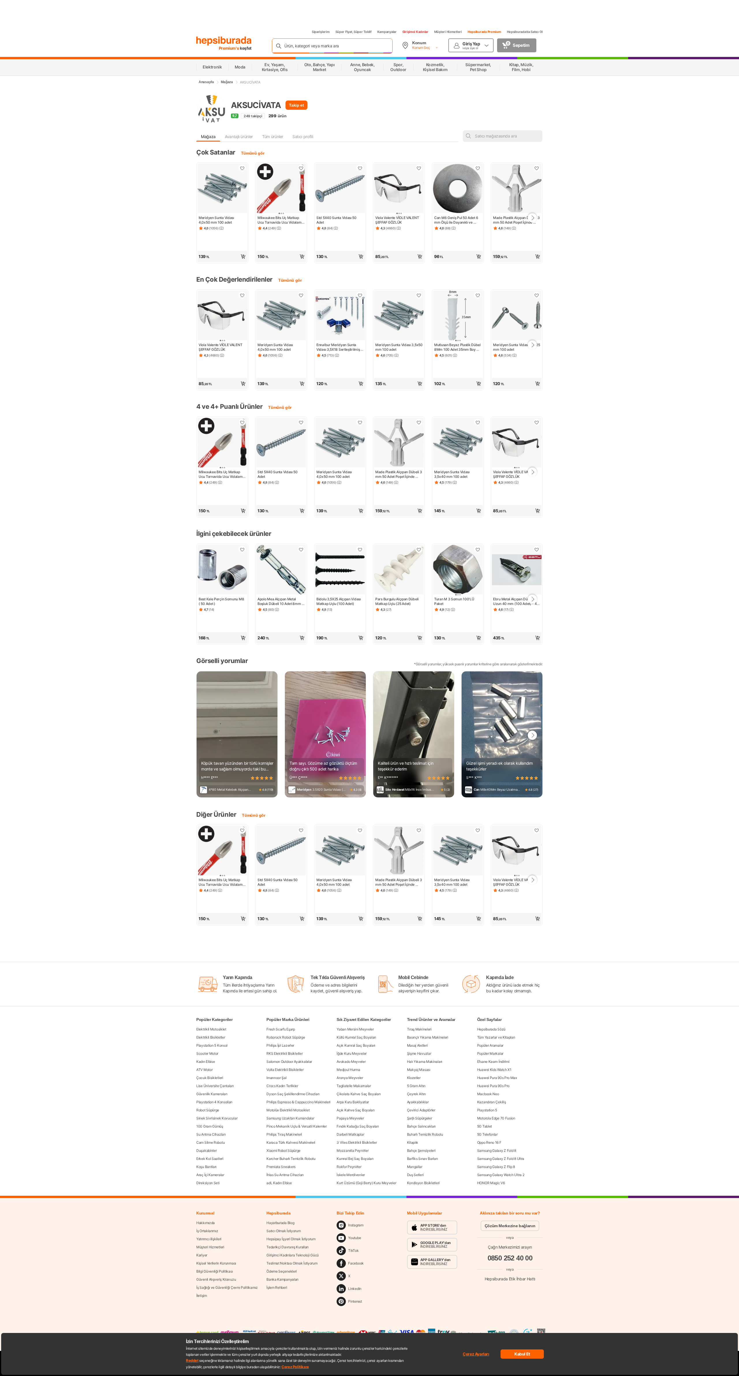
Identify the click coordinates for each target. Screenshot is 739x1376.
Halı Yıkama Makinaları (424, 1061)
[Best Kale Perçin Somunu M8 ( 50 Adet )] (222, 570)
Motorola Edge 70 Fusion (496, 1118)
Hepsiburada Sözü (491, 1029)
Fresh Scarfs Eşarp (280, 1029)
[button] (222, 256)
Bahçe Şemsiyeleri (421, 1150)
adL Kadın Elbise (279, 1183)
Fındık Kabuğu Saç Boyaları (358, 1126)
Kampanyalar (387, 32)
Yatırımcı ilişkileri (208, 1239)
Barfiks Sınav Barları (422, 1158)
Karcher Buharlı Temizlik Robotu (291, 1158)
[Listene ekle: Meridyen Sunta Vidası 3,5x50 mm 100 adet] (418, 295)
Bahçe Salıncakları (421, 1126)
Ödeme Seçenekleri (281, 1271)
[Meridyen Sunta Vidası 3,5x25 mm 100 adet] (517, 316)
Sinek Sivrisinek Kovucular (216, 1118)
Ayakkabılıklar (418, 1102)
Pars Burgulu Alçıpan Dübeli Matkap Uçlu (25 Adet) (397, 601)
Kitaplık (413, 1142)
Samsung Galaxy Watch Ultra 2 (501, 1175)
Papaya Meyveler (350, 1118)
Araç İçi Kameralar (210, 1175)
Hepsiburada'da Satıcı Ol (525, 32)
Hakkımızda (205, 1223)
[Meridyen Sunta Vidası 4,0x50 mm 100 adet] (222, 189)
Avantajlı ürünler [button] (239, 136)
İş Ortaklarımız (207, 1231)
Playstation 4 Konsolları (214, 1102)
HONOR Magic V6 (491, 1183)
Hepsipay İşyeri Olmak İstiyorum (291, 1239)
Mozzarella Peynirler (352, 1150)
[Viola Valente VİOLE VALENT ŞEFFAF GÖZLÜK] (399, 189)
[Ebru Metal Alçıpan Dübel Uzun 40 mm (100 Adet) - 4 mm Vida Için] (517, 570)
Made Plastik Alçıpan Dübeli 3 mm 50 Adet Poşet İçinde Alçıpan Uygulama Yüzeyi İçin (516, 220)
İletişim (201, 1295)
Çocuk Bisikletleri (209, 1078)
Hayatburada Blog (280, 1223)
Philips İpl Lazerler (280, 1045)
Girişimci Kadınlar (415, 32)
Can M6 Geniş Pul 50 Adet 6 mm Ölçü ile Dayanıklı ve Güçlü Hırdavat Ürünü (456, 220)
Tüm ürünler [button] (272, 136)
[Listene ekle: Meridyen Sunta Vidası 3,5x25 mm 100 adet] (536, 295)
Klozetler (414, 1078)
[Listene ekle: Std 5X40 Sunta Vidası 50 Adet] (360, 168)
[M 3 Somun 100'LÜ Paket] (458, 570)
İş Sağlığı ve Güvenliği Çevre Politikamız (227, 1287)
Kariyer (201, 1255)
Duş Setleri (415, 1175)
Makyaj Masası (418, 1069)
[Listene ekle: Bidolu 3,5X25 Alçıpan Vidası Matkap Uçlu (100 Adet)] (360, 549)
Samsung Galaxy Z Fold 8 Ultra (500, 1158)
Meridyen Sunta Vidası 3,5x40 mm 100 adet (452, 474)
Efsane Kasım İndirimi (493, 1061)
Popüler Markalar (490, 1053)
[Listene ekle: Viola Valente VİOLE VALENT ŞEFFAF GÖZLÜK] (418, 168)
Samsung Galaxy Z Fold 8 (496, 1150)
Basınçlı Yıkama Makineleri (427, 1037)
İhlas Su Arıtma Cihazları (285, 1175)
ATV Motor (204, 1069)
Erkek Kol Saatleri (209, 1158)
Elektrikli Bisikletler (210, 1037)
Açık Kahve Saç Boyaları (355, 1110)
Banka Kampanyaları (282, 1279)
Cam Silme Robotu (210, 1142)
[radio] (252, 778)
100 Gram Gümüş (209, 1126)
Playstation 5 (487, 1110)
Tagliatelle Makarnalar (354, 1086)
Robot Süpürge (207, 1110)
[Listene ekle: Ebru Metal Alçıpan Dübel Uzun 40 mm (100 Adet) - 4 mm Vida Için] (536, 549)
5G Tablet (484, 1126)
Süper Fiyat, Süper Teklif (353, 32)
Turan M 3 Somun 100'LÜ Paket (454, 601)
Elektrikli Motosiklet (211, 1029)
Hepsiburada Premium (484, 32)
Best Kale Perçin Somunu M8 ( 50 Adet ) (222, 601)
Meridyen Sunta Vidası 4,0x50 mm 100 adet (217, 220)
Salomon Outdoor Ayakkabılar (289, 1061)
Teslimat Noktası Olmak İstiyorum (291, 1263)
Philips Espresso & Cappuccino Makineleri (298, 1102)
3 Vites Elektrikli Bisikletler (357, 1142)
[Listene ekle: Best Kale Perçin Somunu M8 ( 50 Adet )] (242, 549)
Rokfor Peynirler (349, 1167)
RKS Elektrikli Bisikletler (284, 1053)
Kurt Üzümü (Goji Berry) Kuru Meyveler (366, 1183)
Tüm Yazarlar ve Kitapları (496, 1037)
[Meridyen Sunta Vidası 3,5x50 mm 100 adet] (399, 316)
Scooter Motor (207, 1053)
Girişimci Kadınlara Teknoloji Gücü (292, 1255)
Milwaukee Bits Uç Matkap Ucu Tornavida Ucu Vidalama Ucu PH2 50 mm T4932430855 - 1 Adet (280, 220)
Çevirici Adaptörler (421, 1110)
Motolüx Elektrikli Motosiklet (287, 1110)
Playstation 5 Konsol (211, 1045)
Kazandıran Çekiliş (491, 1102)
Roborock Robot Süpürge (285, 1037)
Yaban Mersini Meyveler (355, 1029)
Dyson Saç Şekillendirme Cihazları (292, 1094)
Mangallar (414, 1167)
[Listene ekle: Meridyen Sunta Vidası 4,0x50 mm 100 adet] (242, 168)
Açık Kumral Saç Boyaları (356, 1045)
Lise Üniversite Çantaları (215, 1086)
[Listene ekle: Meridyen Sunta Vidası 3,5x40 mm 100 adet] (477, 422)
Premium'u (229, 48)
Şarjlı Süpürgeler (419, 1118)
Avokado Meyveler (351, 1061)
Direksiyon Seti (208, 1183)
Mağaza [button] (208, 136)
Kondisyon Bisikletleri (423, 1183)
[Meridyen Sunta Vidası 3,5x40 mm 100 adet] (458, 443)
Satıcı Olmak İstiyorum (283, 1231)
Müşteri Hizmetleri (448, 32)
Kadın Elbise (205, 1061)
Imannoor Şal (276, 1078)
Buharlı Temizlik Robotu (425, 1134)
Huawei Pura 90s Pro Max (497, 1078)
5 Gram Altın (416, 1086)
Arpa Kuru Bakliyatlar (353, 1102)
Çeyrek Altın (416, 1094)
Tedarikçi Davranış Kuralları (287, 1247)
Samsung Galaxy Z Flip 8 (496, 1167)
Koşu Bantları (206, 1167)
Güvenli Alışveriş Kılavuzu (216, 1279)
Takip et (296, 105)
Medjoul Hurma (348, 1069)
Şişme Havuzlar (419, 1053)
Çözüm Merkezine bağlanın (510, 1225)
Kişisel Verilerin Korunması (216, 1263)
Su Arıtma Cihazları (210, 1134)
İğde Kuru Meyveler (352, 1053)
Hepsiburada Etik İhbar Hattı (510, 1278)
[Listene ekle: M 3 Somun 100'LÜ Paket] (477, 549)
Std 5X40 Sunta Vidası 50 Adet (336, 220)
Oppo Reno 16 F (489, 1142)
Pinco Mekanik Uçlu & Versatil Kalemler (296, 1126)
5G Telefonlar (487, 1134)
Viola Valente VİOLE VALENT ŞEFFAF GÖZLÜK (397, 220)
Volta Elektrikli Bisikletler (285, 1069)
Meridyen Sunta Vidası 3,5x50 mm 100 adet (399, 347)
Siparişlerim (321, 32)
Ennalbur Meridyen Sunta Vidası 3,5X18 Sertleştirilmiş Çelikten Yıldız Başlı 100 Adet (339, 347)
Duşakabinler (206, 1150)
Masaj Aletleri (417, 1045)
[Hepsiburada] (223, 41)
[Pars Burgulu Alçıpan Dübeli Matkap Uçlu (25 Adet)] (399, 570)
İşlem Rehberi (276, 1287)
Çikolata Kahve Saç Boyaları (358, 1094)
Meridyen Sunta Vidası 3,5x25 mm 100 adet (516, 347)
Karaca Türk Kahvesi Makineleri (290, 1142)
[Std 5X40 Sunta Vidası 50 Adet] (340, 189)
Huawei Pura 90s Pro (493, 1086)
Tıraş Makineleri (419, 1029)
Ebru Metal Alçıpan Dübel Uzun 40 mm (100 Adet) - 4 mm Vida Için (515, 601)
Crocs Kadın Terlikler (282, 1086)
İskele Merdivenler (351, 1175)
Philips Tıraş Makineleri (284, 1134)
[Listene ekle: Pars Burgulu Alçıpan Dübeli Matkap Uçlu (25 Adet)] (418, 549)
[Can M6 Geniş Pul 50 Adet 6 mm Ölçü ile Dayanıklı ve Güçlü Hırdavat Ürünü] (458, 189)
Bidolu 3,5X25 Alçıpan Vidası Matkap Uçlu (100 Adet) (338, 601)
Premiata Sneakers (281, 1167)
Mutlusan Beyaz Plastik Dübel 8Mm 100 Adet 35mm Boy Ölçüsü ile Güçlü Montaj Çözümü (457, 347)
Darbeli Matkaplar (350, 1134)
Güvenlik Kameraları (211, 1094)
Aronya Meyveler (350, 1078)
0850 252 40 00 (510, 1258)
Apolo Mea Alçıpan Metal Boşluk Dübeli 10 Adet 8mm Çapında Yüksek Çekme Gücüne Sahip (279, 601)
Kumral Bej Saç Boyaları (355, 1158)
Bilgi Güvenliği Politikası (214, 1271)
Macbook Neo (488, 1094)
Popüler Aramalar (490, 1045)
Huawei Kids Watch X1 (494, 1069)
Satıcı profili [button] (302, 136)
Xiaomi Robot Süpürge (283, 1150)
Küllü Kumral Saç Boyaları (356, 1037)
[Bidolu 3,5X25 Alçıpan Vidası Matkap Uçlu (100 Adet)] (340, 570)
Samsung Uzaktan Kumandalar (290, 1118)
